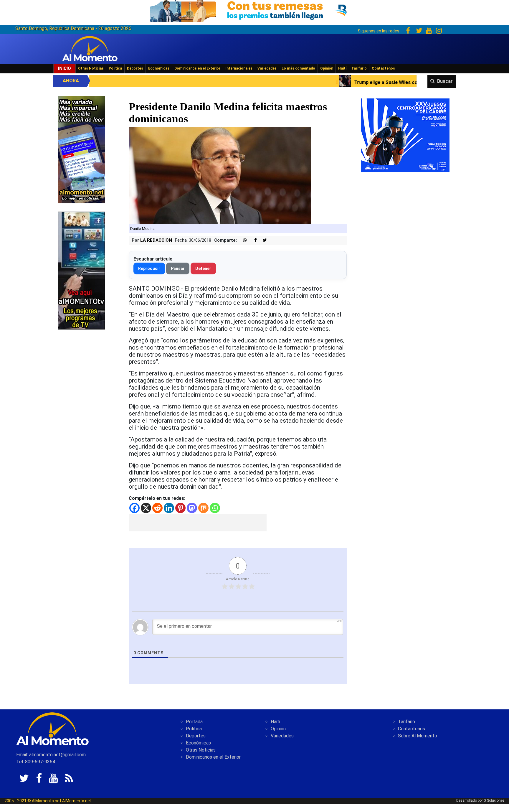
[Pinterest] (180, 508)
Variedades (267, 68)
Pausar (178, 268)
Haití (342, 68)
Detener (203, 268)
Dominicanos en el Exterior (197, 68)
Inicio (64, 68)
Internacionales (238, 68)
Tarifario (359, 68)
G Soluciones (494, 800)
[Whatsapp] (215, 508)
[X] (146, 508)
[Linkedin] (169, 508)
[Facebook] (134, 508)
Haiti (275, 721)
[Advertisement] (198, 522)
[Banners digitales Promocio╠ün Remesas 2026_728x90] (254, 10)
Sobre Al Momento (417, 736)
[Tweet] (262, 240)
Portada (194, 721)
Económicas (158, 68)
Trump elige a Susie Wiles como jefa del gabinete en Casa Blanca (368, 82)
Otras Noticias (91, 68)
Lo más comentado (298, 68)
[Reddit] (157, 508)
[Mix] (203, 508)
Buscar (445, 81)
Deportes (135, 68)
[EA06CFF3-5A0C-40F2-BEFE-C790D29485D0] (81, 270)
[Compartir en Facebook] (252, 240)
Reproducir (149, 268)
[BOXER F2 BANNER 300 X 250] (405, 135)
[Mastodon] (192, 508)
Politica (194, 728)
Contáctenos (383, 68)
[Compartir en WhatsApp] (242, 240)
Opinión (326, 68)
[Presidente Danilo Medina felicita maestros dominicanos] (220, 175)
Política (115, 68)
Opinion (278, 728)
